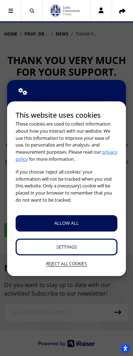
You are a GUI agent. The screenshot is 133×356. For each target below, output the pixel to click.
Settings (66, 247)
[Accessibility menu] (125, 348)
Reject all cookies (66, 263)
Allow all (66, 223)
